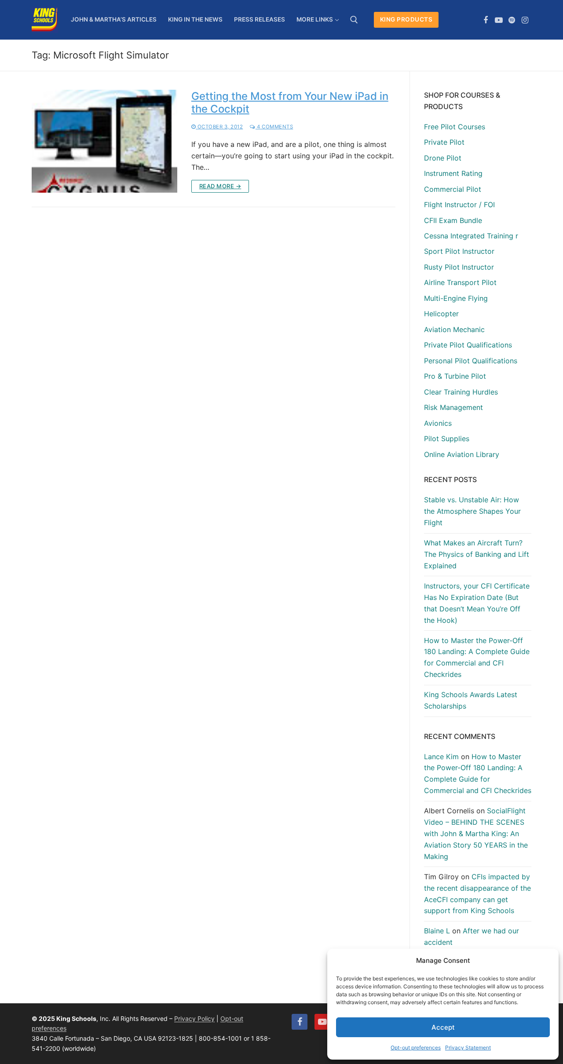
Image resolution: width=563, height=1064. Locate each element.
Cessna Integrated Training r (471, 235)
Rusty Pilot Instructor (459, 267)
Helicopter (441, 313)
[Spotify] (512, 20)
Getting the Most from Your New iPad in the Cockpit (289, 102)
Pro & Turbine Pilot (455, 376)
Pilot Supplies (446, 438)
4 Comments (274, 127)
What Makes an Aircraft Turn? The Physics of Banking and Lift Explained (476, 554)
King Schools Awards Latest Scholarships (470, 700)
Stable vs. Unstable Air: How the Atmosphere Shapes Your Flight (472, 511)
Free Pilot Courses (454, 126)
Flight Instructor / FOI (459, 204)
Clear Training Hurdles (461, 392)
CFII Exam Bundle (453, 220)
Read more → (220, 186)
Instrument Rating (453, 173)
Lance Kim (441, 756)
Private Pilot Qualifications (468, 344)
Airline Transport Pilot (460, 282)
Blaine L (437, 930)
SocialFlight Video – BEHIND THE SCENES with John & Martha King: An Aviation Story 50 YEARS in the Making (476, 833)
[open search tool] (354, 20)
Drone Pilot (442, 158)
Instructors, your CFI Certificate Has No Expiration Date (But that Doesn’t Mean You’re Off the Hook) (477, 603)
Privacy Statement (468, 1047)
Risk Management (453, 407)
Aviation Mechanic (454, 329)
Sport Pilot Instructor (459, 251)
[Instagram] (525, 20)
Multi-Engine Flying (456, 298)
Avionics (438, 423)
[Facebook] (486, 20)
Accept (443, 1027)
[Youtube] (499, 20)
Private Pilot (444, 142)
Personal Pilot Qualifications (470, 360)
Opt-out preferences (416, 1047)
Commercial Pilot (452, 189)
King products (406, 19)
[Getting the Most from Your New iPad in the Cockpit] (104, 141)
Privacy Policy (194, 1018)
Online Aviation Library (461, 454)
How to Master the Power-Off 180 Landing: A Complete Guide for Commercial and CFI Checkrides (477, 657)
